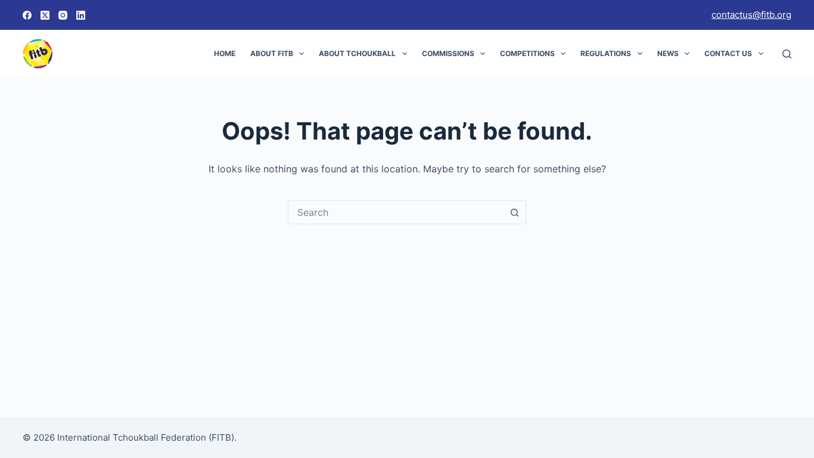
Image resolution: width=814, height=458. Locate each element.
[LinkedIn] (80, 15)
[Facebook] (27, 15)
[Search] (786, 53)
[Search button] (514, 212)
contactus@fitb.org (751, 14)
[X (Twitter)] (45, 15)
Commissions (448, 53)
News (668, 53)
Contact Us (728, 53)
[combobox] (395, 212)
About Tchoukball (357, 53)
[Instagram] (62, 15)
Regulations (605, 53)
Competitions (527, 53)
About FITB (271, 53)
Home (224, 53)
